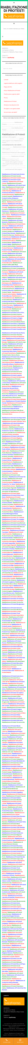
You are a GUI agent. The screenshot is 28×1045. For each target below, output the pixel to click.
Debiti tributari (21, 1035)
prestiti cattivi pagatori (11, 162)
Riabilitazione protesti (13, 1035)
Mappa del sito (12, 1026)
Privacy (6, 97)
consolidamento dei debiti (11, 145)
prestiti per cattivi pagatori (9, 137)
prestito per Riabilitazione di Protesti (12, 158)
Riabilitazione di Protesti (14, 9)
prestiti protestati (18, 124)
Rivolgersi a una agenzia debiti (12, 108)
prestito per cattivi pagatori (10, 131)
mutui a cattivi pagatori (17, 126)
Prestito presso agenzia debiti (12, 94)
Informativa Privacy (7, 1025)
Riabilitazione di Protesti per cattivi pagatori (13, 152)
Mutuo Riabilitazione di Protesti (12, 90)
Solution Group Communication (17, 1030)
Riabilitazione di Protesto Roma (10, 160)
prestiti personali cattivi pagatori (13, 169)
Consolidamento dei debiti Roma (8, 122)
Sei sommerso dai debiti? (10, 112)
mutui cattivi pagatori (11, 124)
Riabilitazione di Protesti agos (7, 126)
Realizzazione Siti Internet (9, 1028)
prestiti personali (20, 154)
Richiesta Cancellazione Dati (11, 105)
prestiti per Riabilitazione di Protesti (13, 142)
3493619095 (15, 16)
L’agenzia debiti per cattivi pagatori (13, 83)
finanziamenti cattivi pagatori (10, 167)
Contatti (6, 79)
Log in (17, 1026)
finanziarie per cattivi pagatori (12, 165)
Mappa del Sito (8, 87)
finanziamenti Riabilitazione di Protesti (9, 154)
